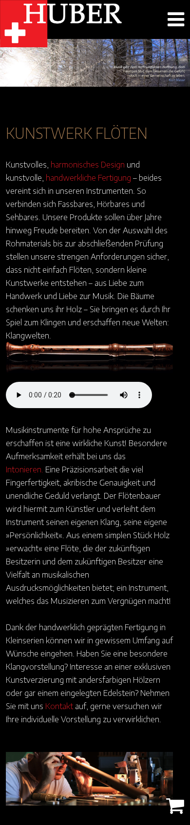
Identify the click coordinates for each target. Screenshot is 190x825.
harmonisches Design (88, 164)
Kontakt (59, 705)
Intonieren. (24, 469)
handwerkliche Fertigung (88, 177)
